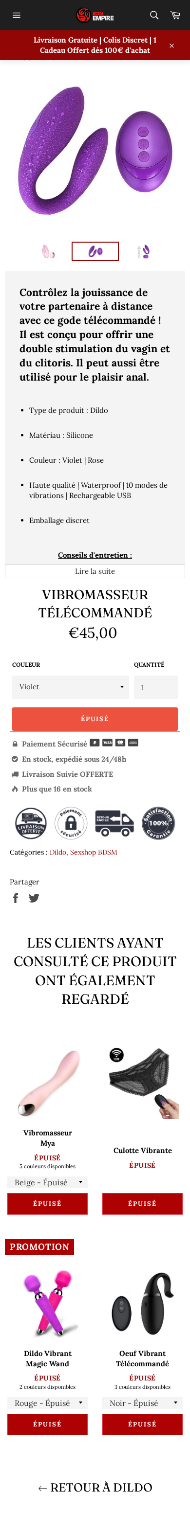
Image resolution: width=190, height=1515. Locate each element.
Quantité (149, 664)
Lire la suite (95, 571)
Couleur (26, 664)
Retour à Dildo (100, 1487)
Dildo (58, 852)
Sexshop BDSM (93, 852)
